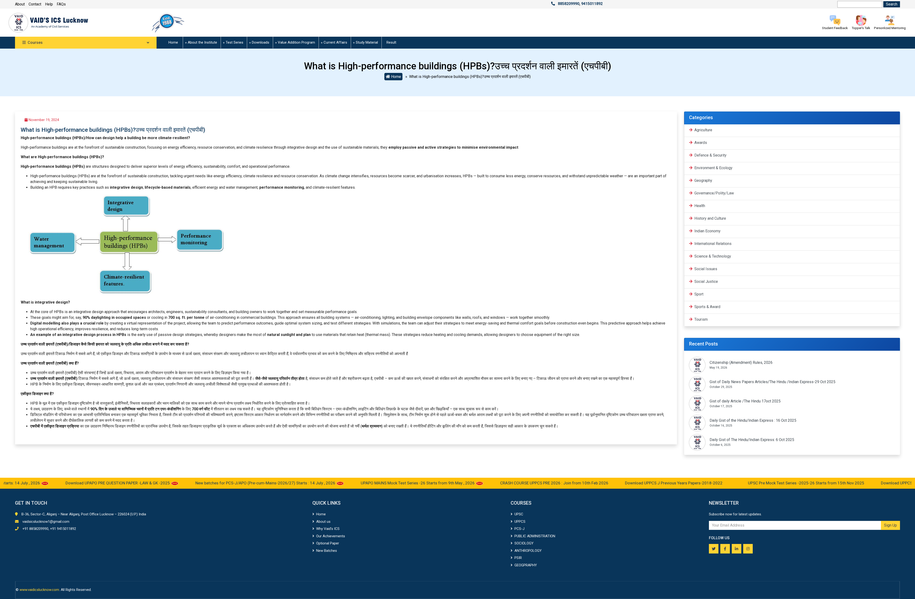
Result (391, 42)
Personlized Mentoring (890, 28)
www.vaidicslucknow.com (39, 590)
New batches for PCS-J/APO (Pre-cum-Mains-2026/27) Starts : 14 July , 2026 (237, 483)
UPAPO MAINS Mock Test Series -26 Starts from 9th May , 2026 (390, 483)
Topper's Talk (861, 28)
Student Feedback (835, 28)
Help (49, 4)
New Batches (326, 550)
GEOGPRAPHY (525, 565)
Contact (35, 4)
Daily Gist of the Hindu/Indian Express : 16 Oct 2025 (753, 420)
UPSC (518, 514)
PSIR (518, 558)
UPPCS (519, 521)
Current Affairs (335, 42)
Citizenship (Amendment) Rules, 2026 (741, 362)
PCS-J (519, 529)
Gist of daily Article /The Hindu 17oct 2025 (745, 401)
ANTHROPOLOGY (528, 550)
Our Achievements (330, 536)
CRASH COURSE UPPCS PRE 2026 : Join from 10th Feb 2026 (526, 483)
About (20, 4)
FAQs (61, 4)
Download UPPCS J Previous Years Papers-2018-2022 (646, 483)
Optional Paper (327, 543)
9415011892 (592, 3)
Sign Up (890, 525)
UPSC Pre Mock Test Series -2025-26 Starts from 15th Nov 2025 (778, 483)
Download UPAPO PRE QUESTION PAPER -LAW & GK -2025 (90, 483)
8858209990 (568, 3)
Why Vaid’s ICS (328, 529)
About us (323, 521)
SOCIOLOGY (524, 543)
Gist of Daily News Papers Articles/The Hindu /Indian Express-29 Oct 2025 (772, 382)
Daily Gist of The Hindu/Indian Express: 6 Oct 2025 (752, 439)
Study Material (367, 42)
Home (173, 42)
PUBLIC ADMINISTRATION (534, 536)
